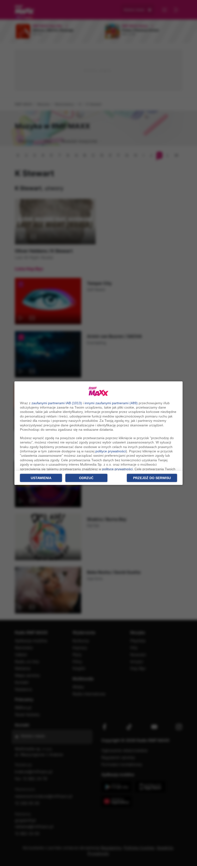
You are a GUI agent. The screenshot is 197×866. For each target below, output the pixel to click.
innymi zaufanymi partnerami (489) (111, 403)
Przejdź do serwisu (152, 478)
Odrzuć (86, 478)
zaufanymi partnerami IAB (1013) (56, 403)
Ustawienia (41, 478)
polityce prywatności (110, 451)
